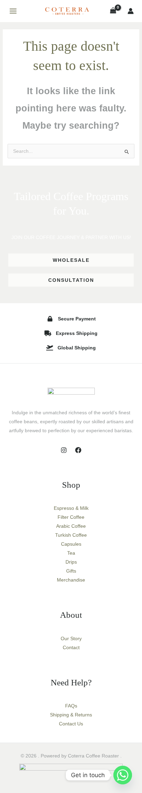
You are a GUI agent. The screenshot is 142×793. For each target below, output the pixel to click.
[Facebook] (78, 450)
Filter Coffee (71, 517)
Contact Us (71, 723)
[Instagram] (64, 450)
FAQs (71, 705)
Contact (71, 647)
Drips (71, 562)
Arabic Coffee (71, 526)
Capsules (71, 544)
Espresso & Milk (71, 508)
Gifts (71, 571)
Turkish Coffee (71, 535)
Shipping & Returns (71, 714)
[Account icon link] (131, 11)
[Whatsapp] (122, 775)
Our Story (71, 638)
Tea (71, 553)
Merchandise (71, 580)
